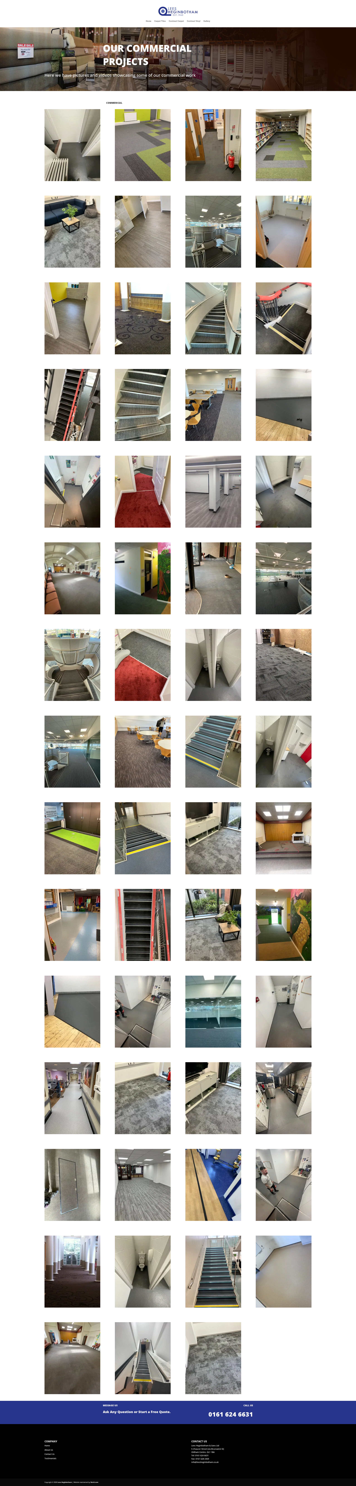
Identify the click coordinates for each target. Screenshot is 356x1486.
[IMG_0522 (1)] (213, 527)
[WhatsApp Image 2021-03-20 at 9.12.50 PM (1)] (213, 1047)
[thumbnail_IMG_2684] (72, 267)
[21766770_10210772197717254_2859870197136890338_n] (143, 353)
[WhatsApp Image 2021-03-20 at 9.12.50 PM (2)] (72, 787)
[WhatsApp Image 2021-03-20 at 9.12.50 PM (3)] (213, 267)
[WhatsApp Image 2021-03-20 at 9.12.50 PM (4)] (284, 613)
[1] (284, 527)
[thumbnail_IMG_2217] (143, 787)
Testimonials (50, 1458)
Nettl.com (94, 1482)
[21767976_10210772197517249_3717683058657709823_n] (72, 1306)
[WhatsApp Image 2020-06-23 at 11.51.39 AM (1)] (72, 1133)
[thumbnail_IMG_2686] (213, 960)
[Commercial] (72, 700)
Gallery (206, 21)
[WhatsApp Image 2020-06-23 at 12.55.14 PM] (284, 700)
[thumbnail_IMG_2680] (143, 700)
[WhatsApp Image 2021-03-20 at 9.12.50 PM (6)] (213, 353)
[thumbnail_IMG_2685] (213, 1133)
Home (148, 21)
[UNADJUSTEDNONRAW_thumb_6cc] (284, 960)
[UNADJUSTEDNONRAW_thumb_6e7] (284, 440)
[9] (284, 1047)
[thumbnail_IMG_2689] (213, 873)
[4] (143, 1306)
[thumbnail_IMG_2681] (143, 527)
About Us (48, 1450)
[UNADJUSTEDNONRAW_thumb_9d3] (143, 960)
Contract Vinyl (193, 21)
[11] (143, 1393)
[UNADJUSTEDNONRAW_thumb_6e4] (72, 1047)
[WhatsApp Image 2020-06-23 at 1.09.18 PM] (72, 960)
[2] (72, 180)
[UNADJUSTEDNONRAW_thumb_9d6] (72, 440)
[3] (213, 700)
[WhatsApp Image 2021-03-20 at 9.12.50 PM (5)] (143, 440)
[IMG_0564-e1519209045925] (143, 180)
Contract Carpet (176, 21)
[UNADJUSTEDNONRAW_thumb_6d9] (143, 613)
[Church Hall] (72, 613)
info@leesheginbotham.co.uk (205, 1462)
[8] (72, 527)
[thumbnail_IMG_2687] (143, 1133)
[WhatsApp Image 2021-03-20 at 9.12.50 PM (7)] (143, 267)
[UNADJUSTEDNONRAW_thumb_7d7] (213, 613)
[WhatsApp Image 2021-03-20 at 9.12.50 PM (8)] (72, 353)
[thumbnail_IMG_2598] (213, 1306)
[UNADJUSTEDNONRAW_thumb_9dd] (284, 353)
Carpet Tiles (160, 21)
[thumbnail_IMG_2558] (284, 180)
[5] (284, 787)
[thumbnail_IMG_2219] (213, 440)
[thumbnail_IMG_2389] (72, 873)
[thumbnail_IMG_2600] (143, 873)
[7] (284, 1220)
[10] (284, 1133)
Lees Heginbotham (65, 1482)
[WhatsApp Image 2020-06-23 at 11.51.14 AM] (284, 267)
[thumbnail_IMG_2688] (213, 1393)
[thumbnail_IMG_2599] (213, 787)
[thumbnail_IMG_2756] (213, 180)
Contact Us (49, 1454)
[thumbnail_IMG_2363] (143, 1220)
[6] (143, 1047)
